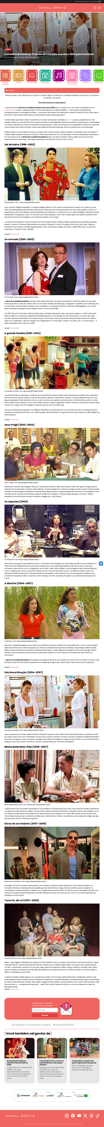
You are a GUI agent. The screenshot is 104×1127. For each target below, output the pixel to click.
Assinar (45, 1015)
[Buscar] (95, 8)
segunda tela (9, 110)
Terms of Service (73, 1124)
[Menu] (100, 8)
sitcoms (69, 120)
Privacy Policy (60, 1124)
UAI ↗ (100, 1)
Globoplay (15, 234)
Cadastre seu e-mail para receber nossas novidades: (42, 1004)
